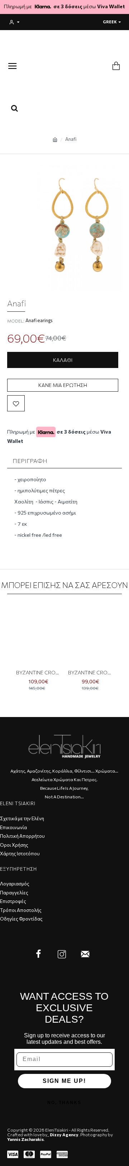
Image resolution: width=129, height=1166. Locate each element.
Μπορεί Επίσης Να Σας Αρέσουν (64, 585)
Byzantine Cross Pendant (38, 672)
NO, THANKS (64, 1102)
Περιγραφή (30, 460)
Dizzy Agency (64, 1134)
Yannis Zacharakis (25, 1139)
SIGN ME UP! (64, 1081)
